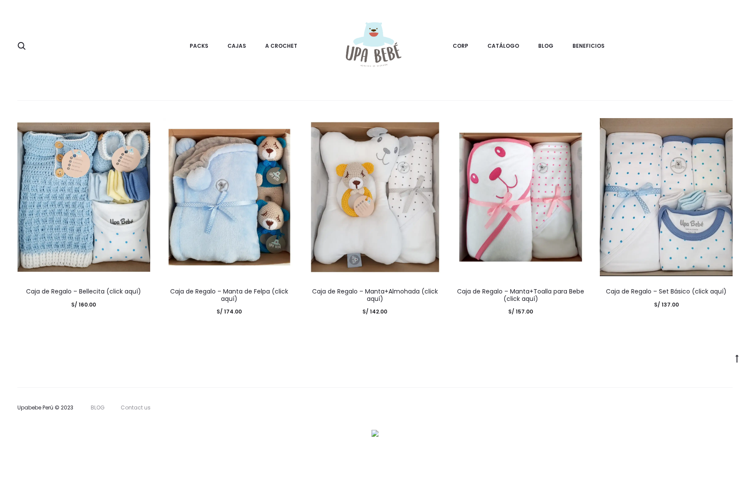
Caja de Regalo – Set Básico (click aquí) (666, 291)
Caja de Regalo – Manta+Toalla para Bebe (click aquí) (520, 295)
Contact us (136, 407)
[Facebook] (711, 408)
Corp (460, 45)
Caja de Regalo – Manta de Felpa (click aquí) (229, 295)
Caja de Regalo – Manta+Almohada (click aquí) (375, 295)
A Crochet (281, 45)
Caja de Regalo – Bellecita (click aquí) (83, 291)
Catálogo (503, 45)
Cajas (236, 45)
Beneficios (588, 45)
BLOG (545, 45)
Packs (199, 45)
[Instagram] (730, 408)
